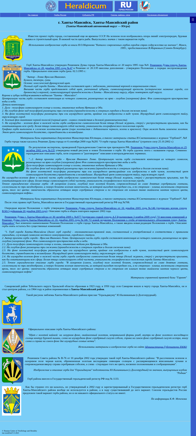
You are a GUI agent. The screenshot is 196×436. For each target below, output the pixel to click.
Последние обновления (157, 15)
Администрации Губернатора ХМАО (166, 346)
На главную (33, 15)
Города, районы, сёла (120, 15)
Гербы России (60, 15)
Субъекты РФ (88, 15)
